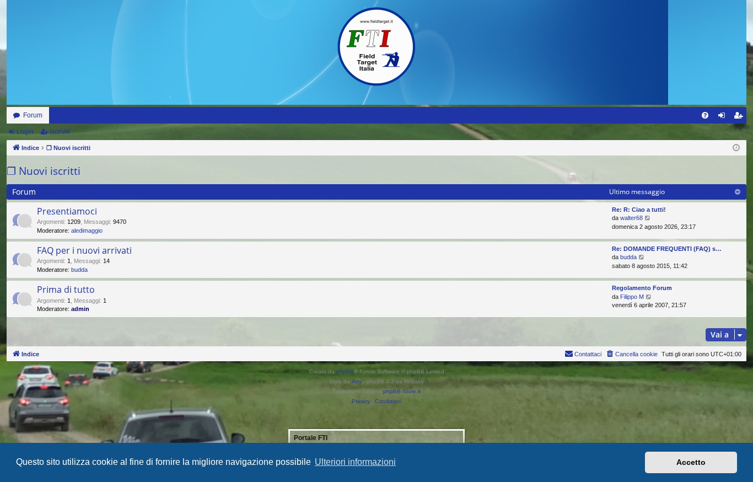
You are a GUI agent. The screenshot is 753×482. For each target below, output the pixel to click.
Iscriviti (60, 132)
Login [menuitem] (724, 117)
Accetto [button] (691, 462)
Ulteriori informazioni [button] (355, 462)
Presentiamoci (67, 211)
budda (79, 269)
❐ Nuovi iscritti (43, 171)
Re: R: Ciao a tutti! (639, 209)
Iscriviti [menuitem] (740, 117)
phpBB (345, 371)
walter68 (631, 218)
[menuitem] (705, 115)
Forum (32, 115)
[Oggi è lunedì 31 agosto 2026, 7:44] (736, 148)
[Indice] (376, 47)
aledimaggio (87, 230)
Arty (357, 381)
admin (80, 309)
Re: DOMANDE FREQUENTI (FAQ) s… (667, 248)
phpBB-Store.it (402, 391)
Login (25, 132)
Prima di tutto (66, 289)
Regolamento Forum (642, 288)
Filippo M (632, 296)
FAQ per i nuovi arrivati (84, 250)
